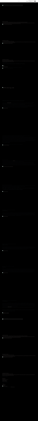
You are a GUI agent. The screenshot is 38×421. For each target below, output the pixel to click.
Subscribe (3, 378)
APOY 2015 (10, 306)
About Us (3, 378)
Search (27, 1)
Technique (4, 384)
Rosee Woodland (5, 66)
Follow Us (30, 1)
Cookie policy (4, 380)
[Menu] (35, 1)
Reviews (3, 385)
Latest (3, 383)
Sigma (14, 160)
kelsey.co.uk (13, 386)
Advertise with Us (5, 379)
